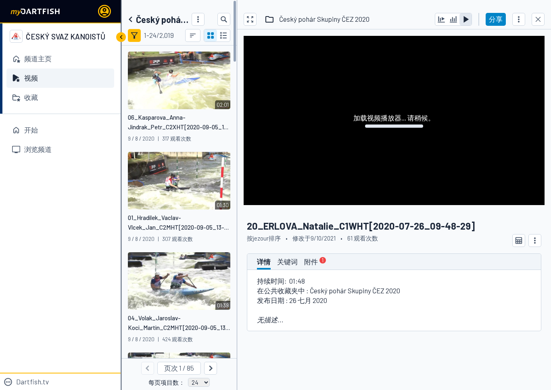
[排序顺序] (192, 35)
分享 (496, 19)
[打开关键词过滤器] (134, 35)
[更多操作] (518, 19)
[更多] (198, 19)
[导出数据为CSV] (518, 240)
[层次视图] (223, 35)
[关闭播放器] (538, 19)
